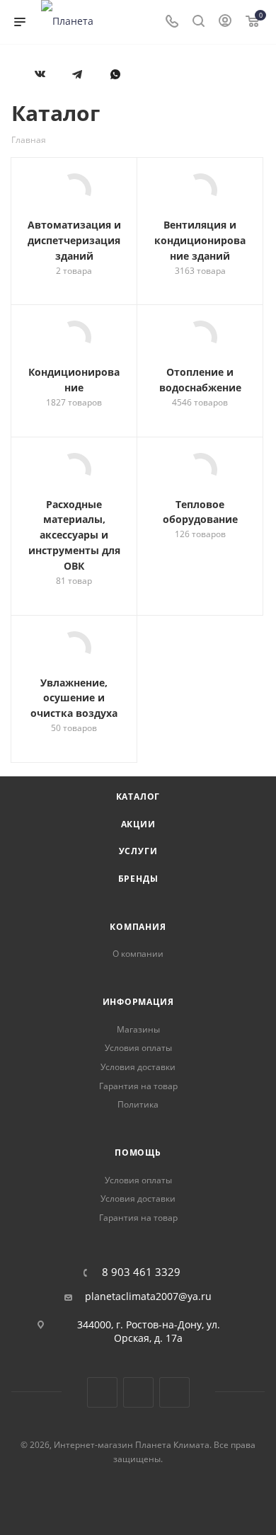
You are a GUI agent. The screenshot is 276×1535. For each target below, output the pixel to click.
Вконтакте (102, 1392)
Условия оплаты (138, 1048)
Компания (138, 927)
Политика (138, 1104)
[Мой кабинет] (225, 22)
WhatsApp (115, 82)
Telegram (138, 1392)
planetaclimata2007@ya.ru (148, 1296)
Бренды (138, 879)
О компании (138, 954)
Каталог (138, 797)
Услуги (138, 851)
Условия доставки (138, 1067)
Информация (138, 1002)
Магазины (138, 1029)
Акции (138, 824)
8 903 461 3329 (141, 1272)
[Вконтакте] (40, 82)
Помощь (138, 1152)
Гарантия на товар (138, 1086)
